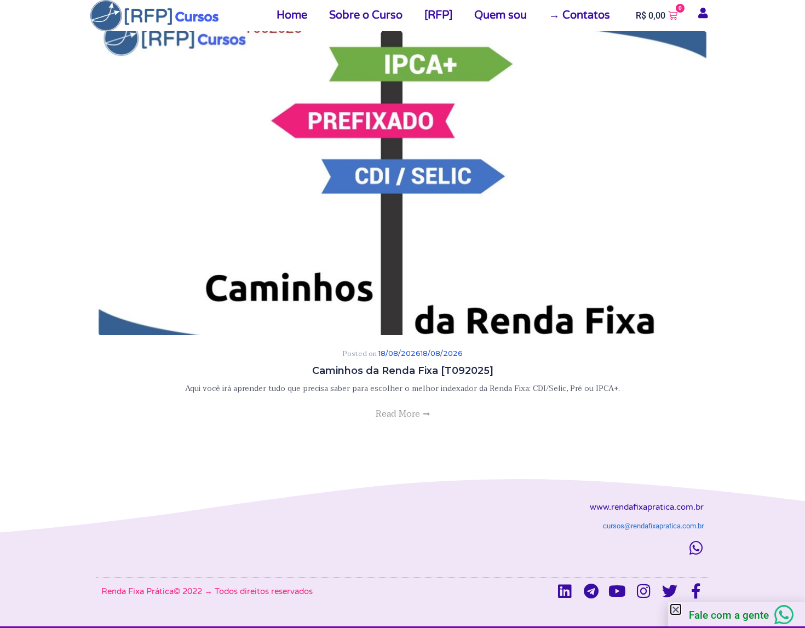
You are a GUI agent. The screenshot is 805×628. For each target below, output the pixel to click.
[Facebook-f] (696, 591)
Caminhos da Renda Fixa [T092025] (402, 371)
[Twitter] (669, 591)
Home (292, 15)
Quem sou (500, 15)
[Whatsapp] (696, 548)
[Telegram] (591, 591)
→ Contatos (579, 15)
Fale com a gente (729, 615)
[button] (675, 609)
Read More (399, 414)
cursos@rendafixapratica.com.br (653, 526)
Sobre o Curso (366, 15)
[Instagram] (643, 591)
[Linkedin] (564, 591)
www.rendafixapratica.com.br (647, 507)
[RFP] (438, 15)
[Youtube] (617, 591)
